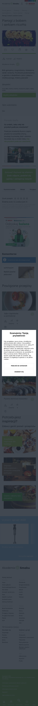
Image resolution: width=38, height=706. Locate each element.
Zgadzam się (19, 372)
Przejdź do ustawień (19, 366)
